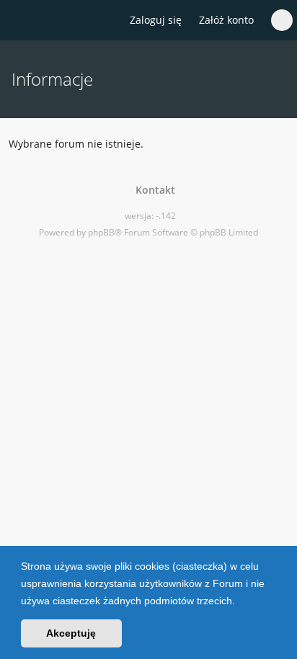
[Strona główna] (19, 20)
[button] (240, 602)
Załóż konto (226, 20)
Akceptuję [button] (71, 633)
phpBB (101, 232)
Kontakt (152, 190)
